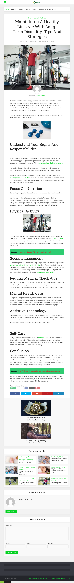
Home (7, 9)
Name (8, 543)
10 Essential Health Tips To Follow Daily (59, 483)
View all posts (11, 511)
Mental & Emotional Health (26, 459)
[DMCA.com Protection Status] (5, 582)
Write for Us (46, 578)
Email (29, 543)
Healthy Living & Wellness (37, 18)
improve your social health (45, 272)
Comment (9, 525)
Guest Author (44, 41)
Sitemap (63, 578)
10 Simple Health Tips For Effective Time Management (26, 472)
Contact (40, 578)
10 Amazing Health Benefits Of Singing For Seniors (59, 459)
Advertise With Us (55, 578)
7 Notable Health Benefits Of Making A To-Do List (27, 461)
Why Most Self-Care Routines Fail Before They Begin (58, 470)
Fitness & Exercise (24, 478)
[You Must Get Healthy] (37, 2)
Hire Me (68, 578)
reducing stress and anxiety (19, 178)
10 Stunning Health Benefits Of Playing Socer (26, 483)
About (35, 578)
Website (50, 543)
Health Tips (22, 467)
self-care (41, 338)
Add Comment (33, 41)
